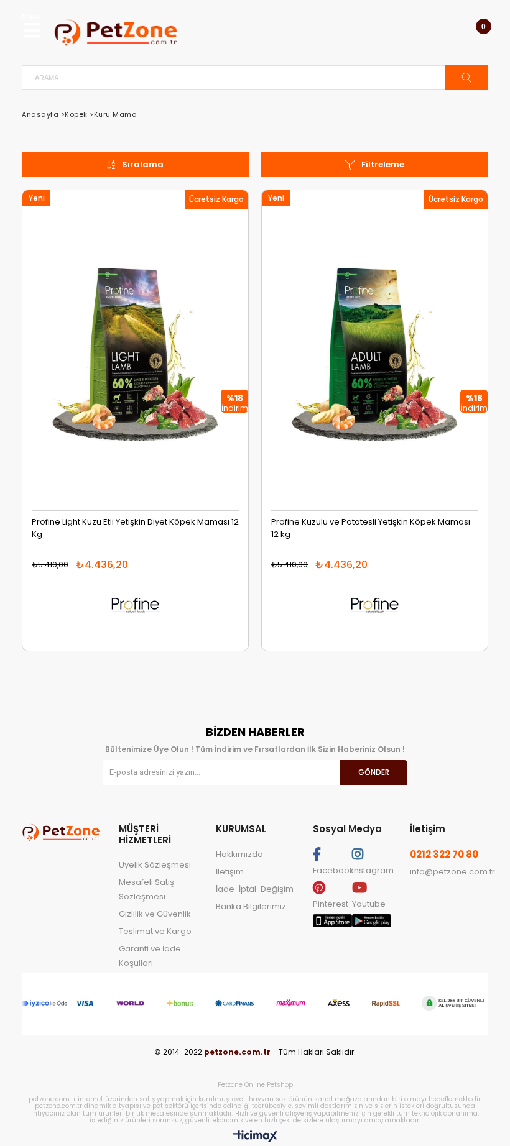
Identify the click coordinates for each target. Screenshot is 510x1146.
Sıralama (143, 164)
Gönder (373, 772)
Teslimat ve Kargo (155, 931)
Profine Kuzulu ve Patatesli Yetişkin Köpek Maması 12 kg (370, 528)
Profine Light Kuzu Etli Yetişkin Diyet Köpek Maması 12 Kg (135, 528)
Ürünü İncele (192, 359)
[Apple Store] (332, 924)
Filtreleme (382, 164)
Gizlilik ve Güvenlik (155, 914)
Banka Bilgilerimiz (251, 906)
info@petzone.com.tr (452, 872)
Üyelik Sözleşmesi (155, 865)
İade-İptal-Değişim (255, 889)
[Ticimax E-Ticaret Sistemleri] (255, 1136)
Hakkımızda (239, 854)
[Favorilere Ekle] (135, 359)
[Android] (371, 924)
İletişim (230, 872)
